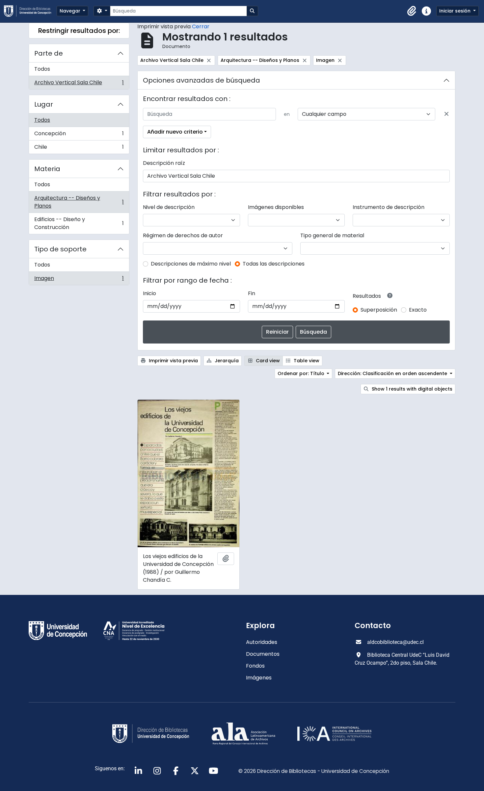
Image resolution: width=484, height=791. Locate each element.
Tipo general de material (332, 235)
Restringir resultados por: (79, 30)
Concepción (79, 135)
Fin (251, 293)
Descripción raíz (164, 163)
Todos (42, 69)
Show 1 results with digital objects (411, 389)
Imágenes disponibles (276, 207)
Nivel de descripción (169, 207)
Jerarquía (226, 360)
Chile (79, 148)
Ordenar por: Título (302, 373)
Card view (267, 360)
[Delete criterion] (446, 114)
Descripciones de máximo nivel (191, 264)
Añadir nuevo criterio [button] (175, 132)
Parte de (48, 53)
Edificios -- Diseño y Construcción (79, 223)
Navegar (71, 11)
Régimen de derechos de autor (183, 235)
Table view (305, 360)
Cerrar (200, 26)
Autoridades (261, 642)
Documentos (263, 654)
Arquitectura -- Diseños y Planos (79, 202)
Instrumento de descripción (388, 207)
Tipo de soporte (60, 249)
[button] (412, 11)
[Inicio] (30, 11)
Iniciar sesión (455, 11)
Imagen (79, 279)
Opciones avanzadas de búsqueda (201, 80)
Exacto (418, 310)
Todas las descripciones (274, 264)
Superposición (379, 310)
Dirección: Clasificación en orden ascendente (393, 373)
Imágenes (259, 677)
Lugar (43, 104)
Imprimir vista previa (173, 360)
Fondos (255, 666)
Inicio (149, 293)
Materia (47, 168)
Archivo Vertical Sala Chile (79, 84)
